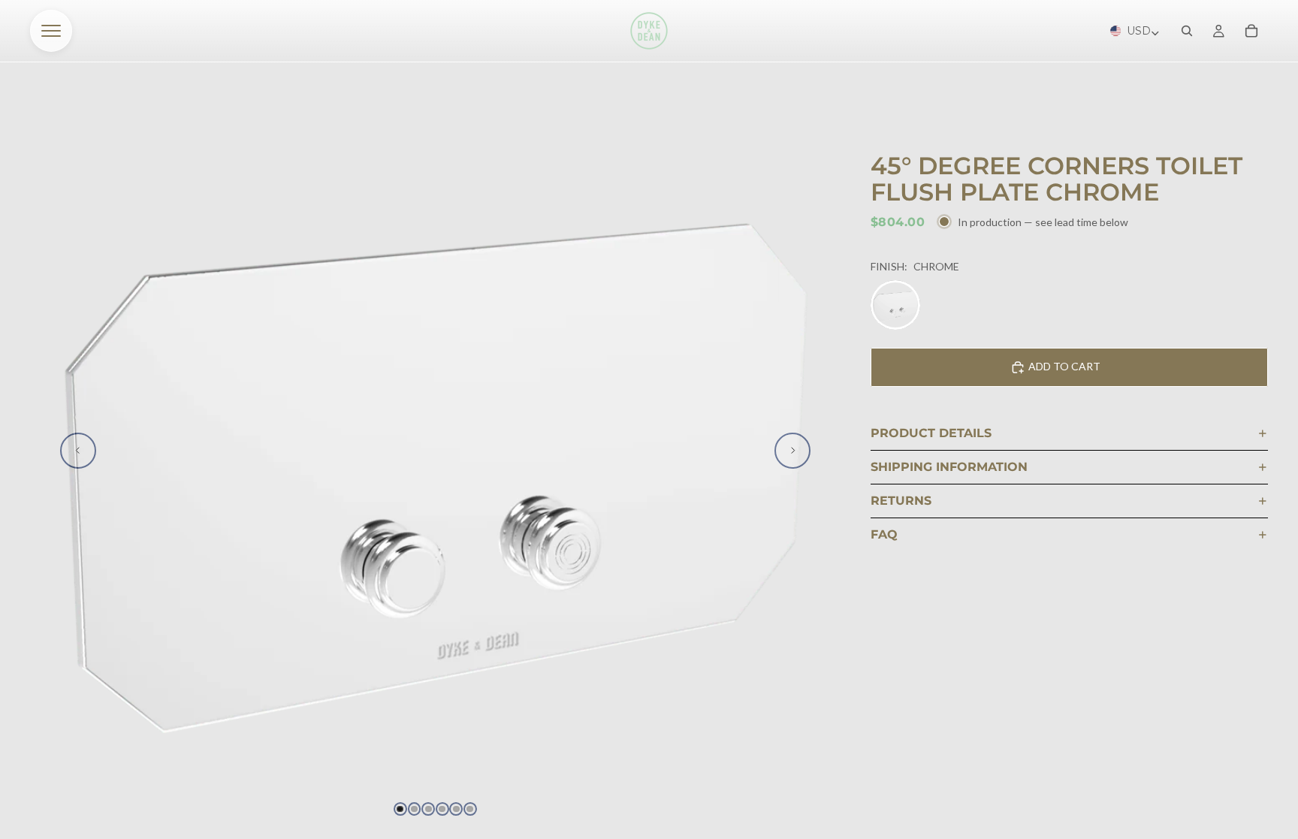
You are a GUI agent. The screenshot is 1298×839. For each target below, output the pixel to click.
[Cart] (1251, 30)
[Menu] (51, 31)
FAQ (884, 534)
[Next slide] (792, 451)
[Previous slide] (78, 451)
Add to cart (1064, 366)
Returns (901, 500)
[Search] (1186, 30)
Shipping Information (949, 467)
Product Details (931, 433)
